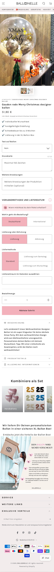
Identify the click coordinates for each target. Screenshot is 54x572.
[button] (43, 3)
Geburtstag (36, 9)
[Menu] (3, 3)
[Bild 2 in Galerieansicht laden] (30, 91)
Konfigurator (8, 9)
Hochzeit (47, 9)
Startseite (6, 99)
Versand (13, 116)
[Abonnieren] (50, 519)
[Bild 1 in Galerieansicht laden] (24, 91)
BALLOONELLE (22, 563)
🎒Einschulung (22, 9)
